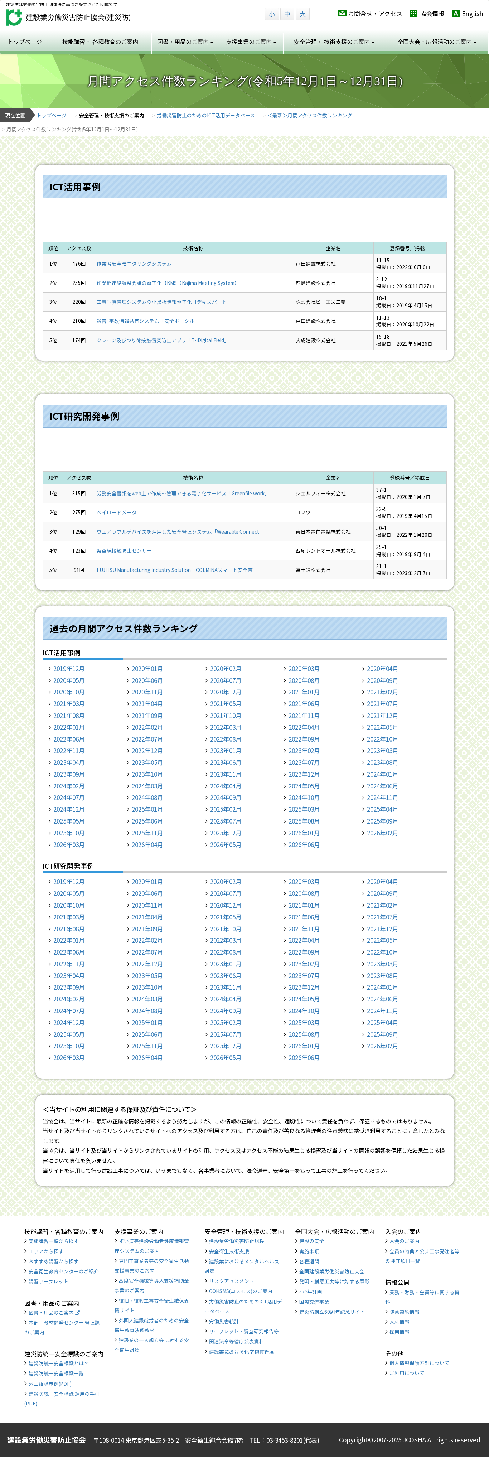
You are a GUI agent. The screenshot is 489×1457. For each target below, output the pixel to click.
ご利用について (407, 1372)
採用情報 (399, 1331)
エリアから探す (46, 1251)
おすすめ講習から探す (54, 1261)
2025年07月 (226, 820)
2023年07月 (304, 762)
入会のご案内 (404, 1240)
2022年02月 (147, 727)
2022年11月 (69, 750)
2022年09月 (304, 738)
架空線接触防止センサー (124, 550)
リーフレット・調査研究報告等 (244, 1331)
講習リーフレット (48, 1281)
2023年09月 (69, 773)
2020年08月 (304, 680)
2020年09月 (382, 680)
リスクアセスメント (231, 1280)
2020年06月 (147, 680)
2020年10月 (69, 691)
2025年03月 (304, 809)
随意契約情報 (404, 1311)
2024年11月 (382, 797)
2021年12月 (382, 715)
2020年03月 (304, 668)
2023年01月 (226, 750)
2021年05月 (226, 703)
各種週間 (309, 1261)
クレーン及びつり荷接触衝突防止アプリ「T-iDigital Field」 (163, 340)
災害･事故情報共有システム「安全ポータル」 (148, 320)
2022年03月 (226, 727)
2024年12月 (69, 809)
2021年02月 (382, 691)
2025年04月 (382, 809)
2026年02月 (382, 832)
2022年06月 (69, 738)
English (472, 13)
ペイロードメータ (117, 512)
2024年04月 (226, 785)
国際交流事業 (314, 1301)
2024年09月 (226, 797)
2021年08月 (69, 715)
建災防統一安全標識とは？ (59, 1363)
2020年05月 (69, 680)
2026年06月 (304, 844)
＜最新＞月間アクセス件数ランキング (309, 115)
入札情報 (399, 1321)
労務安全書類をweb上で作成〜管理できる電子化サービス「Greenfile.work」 (183, 493)
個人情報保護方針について (419, 1362)
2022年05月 (382, 727)
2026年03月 (69, 844)
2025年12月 (226, 832)
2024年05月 (304, 785)
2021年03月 (69, 703)
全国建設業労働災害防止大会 (331, 1271)
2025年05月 (69, 820)
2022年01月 (69, 727)
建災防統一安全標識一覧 (56, 1373)
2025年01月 (147, 809)
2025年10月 (69, 832)
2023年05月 (147, 762)
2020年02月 (226, 668)
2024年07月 (69, 797)
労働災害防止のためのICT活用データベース (206, 115)
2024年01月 (382, 773)
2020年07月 (226, 680)
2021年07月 (382, 703)
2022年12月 (147, 750)
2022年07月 (147, 738)
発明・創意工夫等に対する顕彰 (334, 1281)
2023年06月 (226, 762)
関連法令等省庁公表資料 (236, 1341)
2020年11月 (147, 691)
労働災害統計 (224, 1321)
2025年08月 (304, 820)
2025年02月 (226, 809)
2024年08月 (147, 797)
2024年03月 (147, 785)
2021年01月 (304, 691)
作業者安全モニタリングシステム (134, 263)
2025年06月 (147, 820)
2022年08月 (226, 738)
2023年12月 (304, 773)
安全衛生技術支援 (229, 1251)
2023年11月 (226, 773)
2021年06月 (304, 703)
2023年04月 (69, 762)
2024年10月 (304, 797)
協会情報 (432, 13)
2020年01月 (147, 668)
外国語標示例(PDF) (50, 1383)
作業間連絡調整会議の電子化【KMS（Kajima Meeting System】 (168, 282)
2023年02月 (304, 750)
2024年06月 (382, 785)
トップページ (25, 41)
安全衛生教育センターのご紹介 (64, 1271)
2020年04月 (382, 668)
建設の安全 (311, 1240)
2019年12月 (69, 668)
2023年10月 (147, 773)
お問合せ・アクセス (375, 13)
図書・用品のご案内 (52, 1312)
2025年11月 (147, 832)
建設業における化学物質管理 (241, 1351)
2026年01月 (304, 832)
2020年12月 (226, 691)
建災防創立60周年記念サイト (332, 1311)
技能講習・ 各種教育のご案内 (100, 41)
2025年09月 (382, 820)
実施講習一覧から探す (54, 1240)
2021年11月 (304, 715)
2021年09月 (147, 715)
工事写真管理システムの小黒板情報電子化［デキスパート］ (164, 301)
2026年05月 (226, 844)
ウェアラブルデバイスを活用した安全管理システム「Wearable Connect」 (180, 531)
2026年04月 (147, 844)
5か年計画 (310, 1291)
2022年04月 (304, 727)
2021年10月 (226, 715)
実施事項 (309, 1251)
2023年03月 (382, 750)
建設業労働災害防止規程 (236, 1240)
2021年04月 (147, 703)
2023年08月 (382, 762)
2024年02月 (69, 785)
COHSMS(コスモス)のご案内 (240, 1291)
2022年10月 (382, 738)
